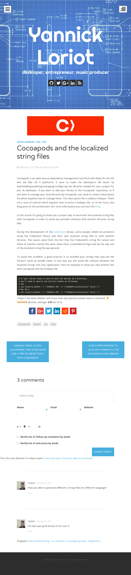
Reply (30, 493)
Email (65, 407)
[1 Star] (18, 302)
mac (53, 324)
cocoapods (24, 324)
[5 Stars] (26, 302)
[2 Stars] (20, 302)
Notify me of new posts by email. (39, 443)
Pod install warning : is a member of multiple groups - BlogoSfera (64, 541)
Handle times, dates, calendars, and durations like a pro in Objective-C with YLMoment (28, 351)
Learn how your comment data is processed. (68, 458)
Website (88, 407)
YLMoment (60, 231)
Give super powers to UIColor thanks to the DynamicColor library (103, 349)
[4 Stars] (24, 302)
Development (26, 141)
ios (45, 324)
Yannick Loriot (65, 46)
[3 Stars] (22, 302)
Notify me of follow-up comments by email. (45, 436)
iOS (38, 141)
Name (32, 407)
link (97, 206)
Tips (43, 141)
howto (37, 324)
